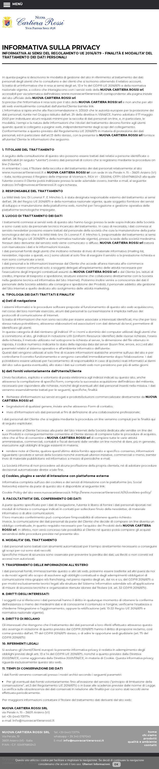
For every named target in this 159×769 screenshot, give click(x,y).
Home (152, 731)
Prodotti (150, 738)
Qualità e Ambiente (142, 741)
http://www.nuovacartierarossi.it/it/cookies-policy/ (111, 492)
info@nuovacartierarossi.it (35, 185)
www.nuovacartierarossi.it (82, 94)
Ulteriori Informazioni (96, 764)
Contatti (150, 745)
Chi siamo (149, 735)
